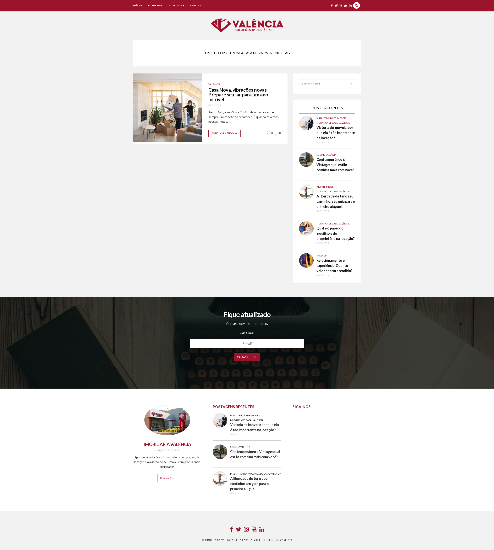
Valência (214, 84)
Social (320, 154)
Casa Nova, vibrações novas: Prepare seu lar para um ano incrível (238, 94)
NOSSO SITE (176, 5)
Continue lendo (222, 133)
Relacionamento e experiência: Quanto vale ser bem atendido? (334, 265)
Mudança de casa (327, 122)
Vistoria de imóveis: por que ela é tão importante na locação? (335, 132)
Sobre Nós (155, 5)
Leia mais (165, 478)
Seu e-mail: (247, 332)
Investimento (324, 187)
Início (137, 5)
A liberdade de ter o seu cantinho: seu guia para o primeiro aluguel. (335, 201)
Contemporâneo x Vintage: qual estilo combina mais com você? (335, 164)
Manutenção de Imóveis (331, 118)
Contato (197, 5)
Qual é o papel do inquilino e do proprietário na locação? (335, 233)
